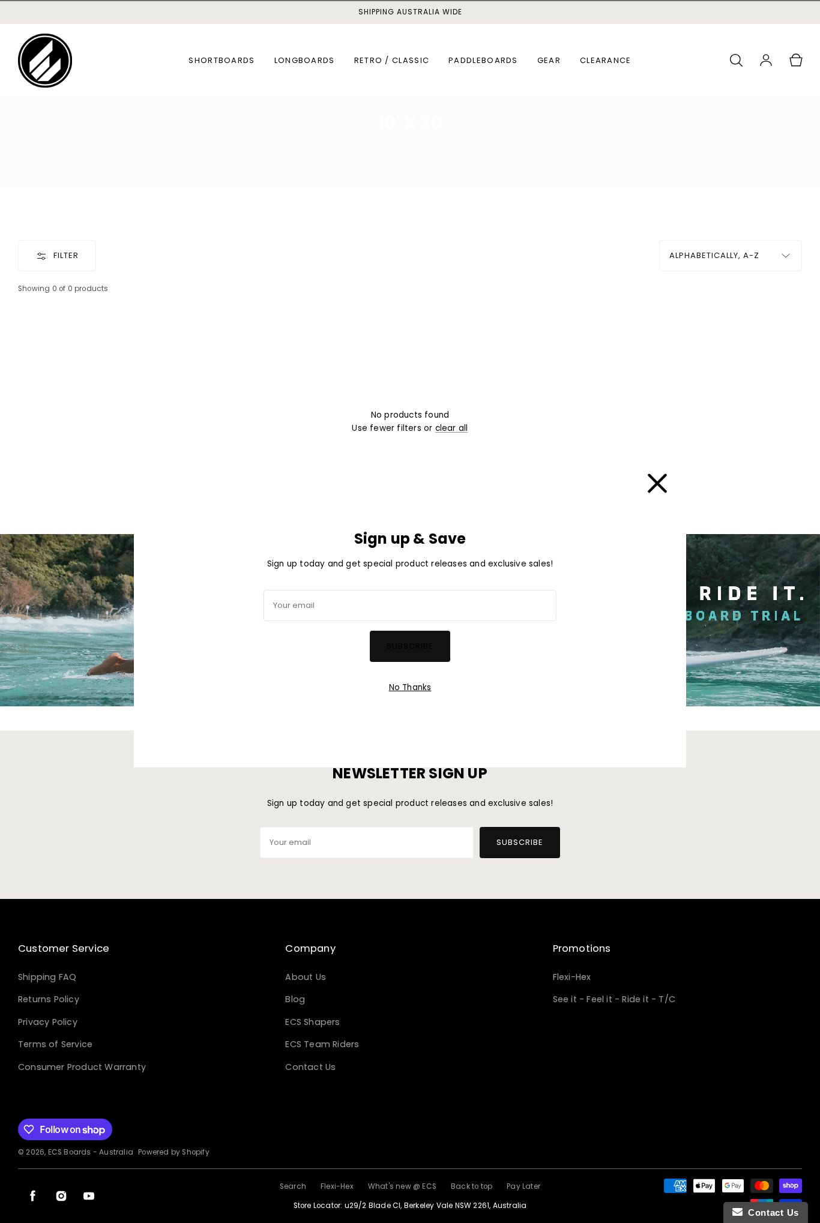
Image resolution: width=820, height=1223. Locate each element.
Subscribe (410, 646)
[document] (410, 611)
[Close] (657, 480)
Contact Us (771, 1212)
